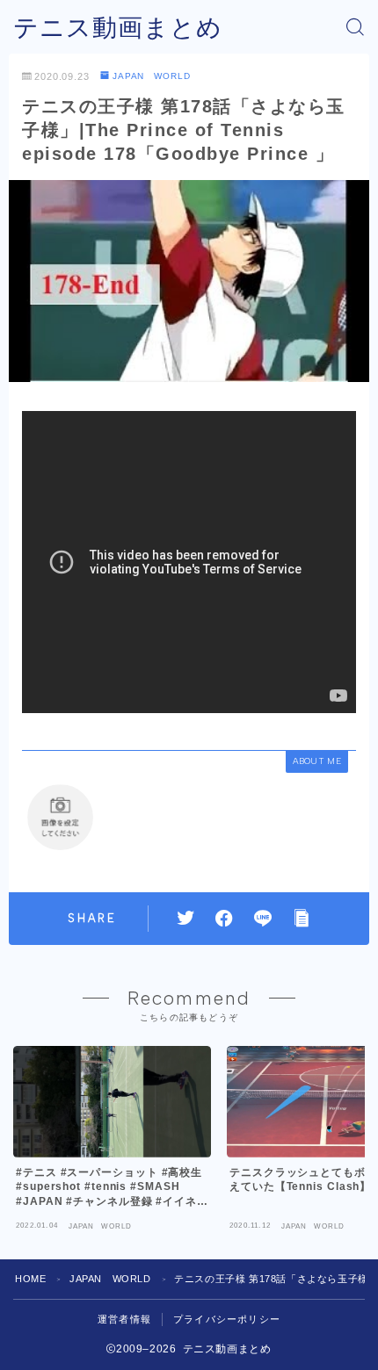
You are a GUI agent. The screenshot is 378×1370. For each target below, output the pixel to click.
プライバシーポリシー (226, 1319)
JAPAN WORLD (152, 76)
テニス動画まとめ (117, 27)
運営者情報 (124, 1319)
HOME (30, 1278)
